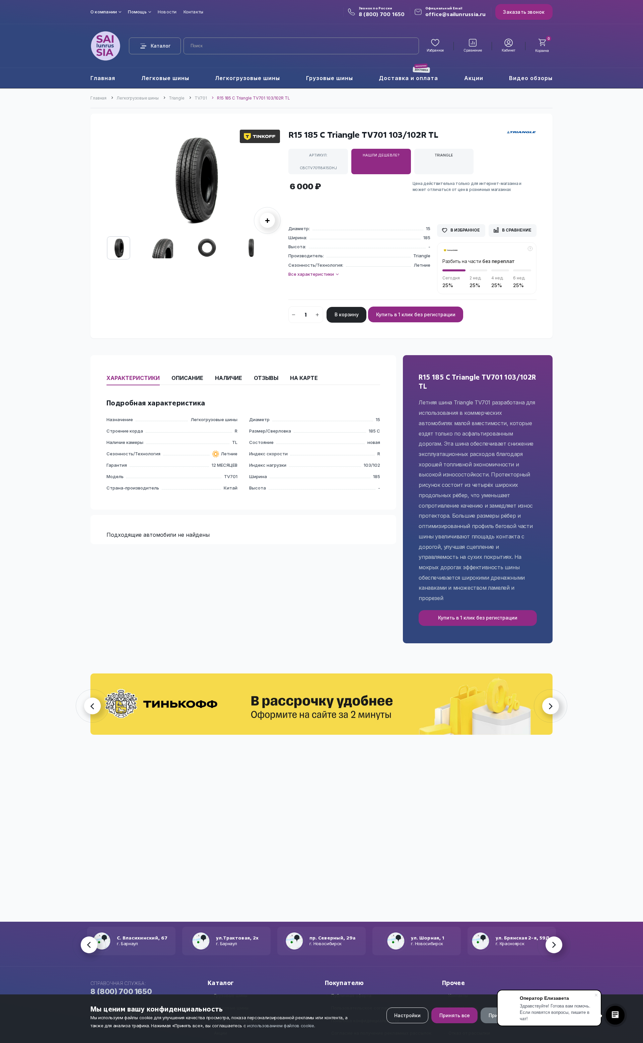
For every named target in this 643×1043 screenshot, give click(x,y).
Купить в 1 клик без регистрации (415, 314)
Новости (167, 11)
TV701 (201, 98)
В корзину (347, 314)
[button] (260, 136)
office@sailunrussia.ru (455, 14)
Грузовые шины (329, 78)
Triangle (177, 98)
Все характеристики (311, 274)
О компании (103, 11)
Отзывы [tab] (266, 378)
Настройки (407, 1015)
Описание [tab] (187, 378)
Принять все (454, 1015)
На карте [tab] (304, 378)
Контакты (194, 11)
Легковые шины (165, 78)
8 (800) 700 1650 (382, 14)
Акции (473, 78)
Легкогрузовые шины (247, 78)
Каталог (160, 46)
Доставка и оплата (408, 78)
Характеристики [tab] (133, 378)
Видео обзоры (531, 78)
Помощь (137, 11)
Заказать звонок (524, 12)
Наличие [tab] (228, 378)
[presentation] (108, 181)
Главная (102, 78)
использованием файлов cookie (280, 1025)
